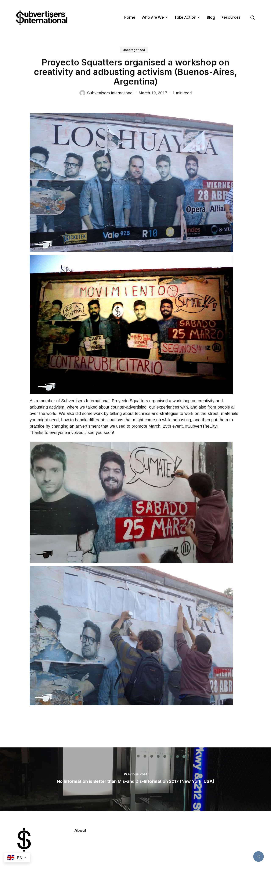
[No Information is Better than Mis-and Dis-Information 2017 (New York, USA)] (135, 779)
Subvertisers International (110, 93)
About (80, 830)
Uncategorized (134, 50)
